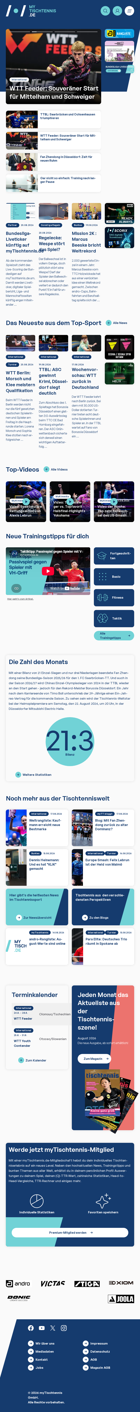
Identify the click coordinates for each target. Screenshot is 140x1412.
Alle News (120, 323)
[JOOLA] (121, 1299)
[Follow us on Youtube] (42, 1328)
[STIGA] (119, 373)
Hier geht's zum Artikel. (20, 598)
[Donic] (19, 1298)
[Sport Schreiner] (119, 51)
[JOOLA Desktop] (119, 213)
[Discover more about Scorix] (119, 237)
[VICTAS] (119, 347)
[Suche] (105, 11)
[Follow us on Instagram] (64, 1328)
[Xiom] (121, 1283)
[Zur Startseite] (31, 10)
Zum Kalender (36, 1060)
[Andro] (19, 1283)
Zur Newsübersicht (37, 917)
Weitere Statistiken (37, 775)
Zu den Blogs (98, 917)
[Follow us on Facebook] (31, 1328)
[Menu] (129, 11)
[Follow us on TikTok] (75, 1328)
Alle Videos (59, 469)
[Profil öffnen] (117, 11)
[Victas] (53, 1283)
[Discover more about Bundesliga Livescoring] (119, 69)
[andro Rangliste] (119, 33)
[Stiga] (87, 1283)
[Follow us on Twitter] (53, 1328)
